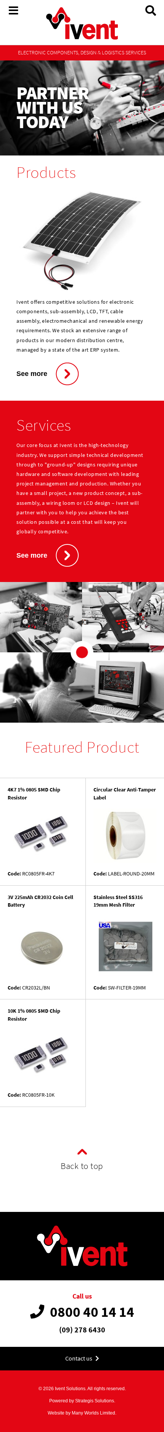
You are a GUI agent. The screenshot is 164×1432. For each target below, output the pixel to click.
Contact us (79, 1358)
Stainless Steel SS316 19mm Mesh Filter (118, 901)
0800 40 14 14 (92, 1311)
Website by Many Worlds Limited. (82, 1413)
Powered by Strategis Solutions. (82, 1400)
